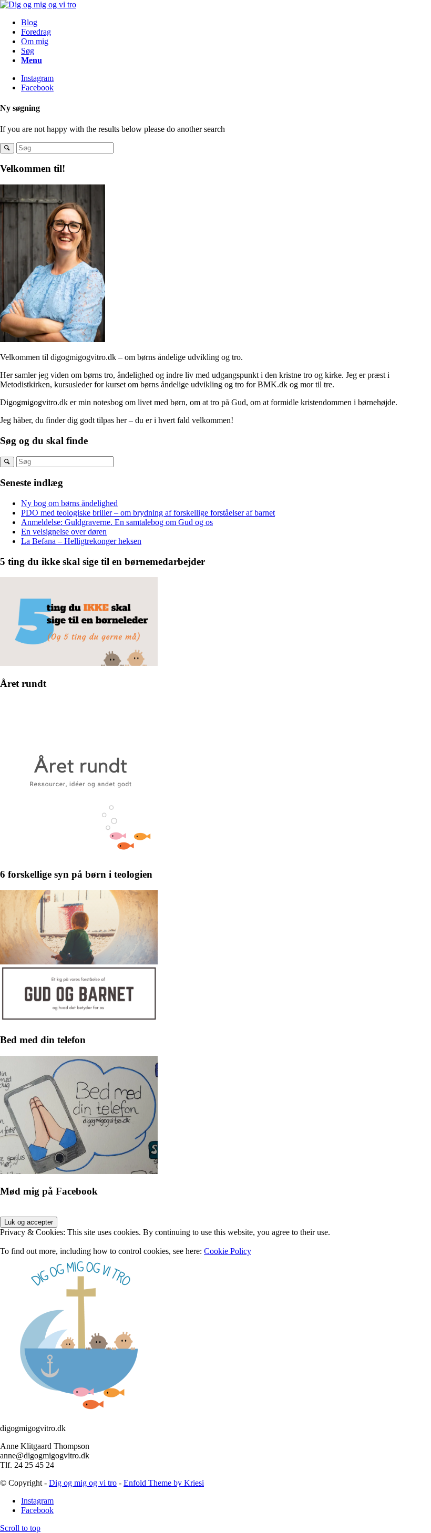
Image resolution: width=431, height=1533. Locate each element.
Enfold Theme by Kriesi (164, 1482)
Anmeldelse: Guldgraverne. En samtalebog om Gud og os (117, 522)
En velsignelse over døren (64, 531)
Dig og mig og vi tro (83, 1482)
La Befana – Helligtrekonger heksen (81, 541)
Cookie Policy (227, 1251)
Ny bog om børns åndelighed (69, 503)
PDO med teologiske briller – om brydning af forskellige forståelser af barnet (148, 512)
